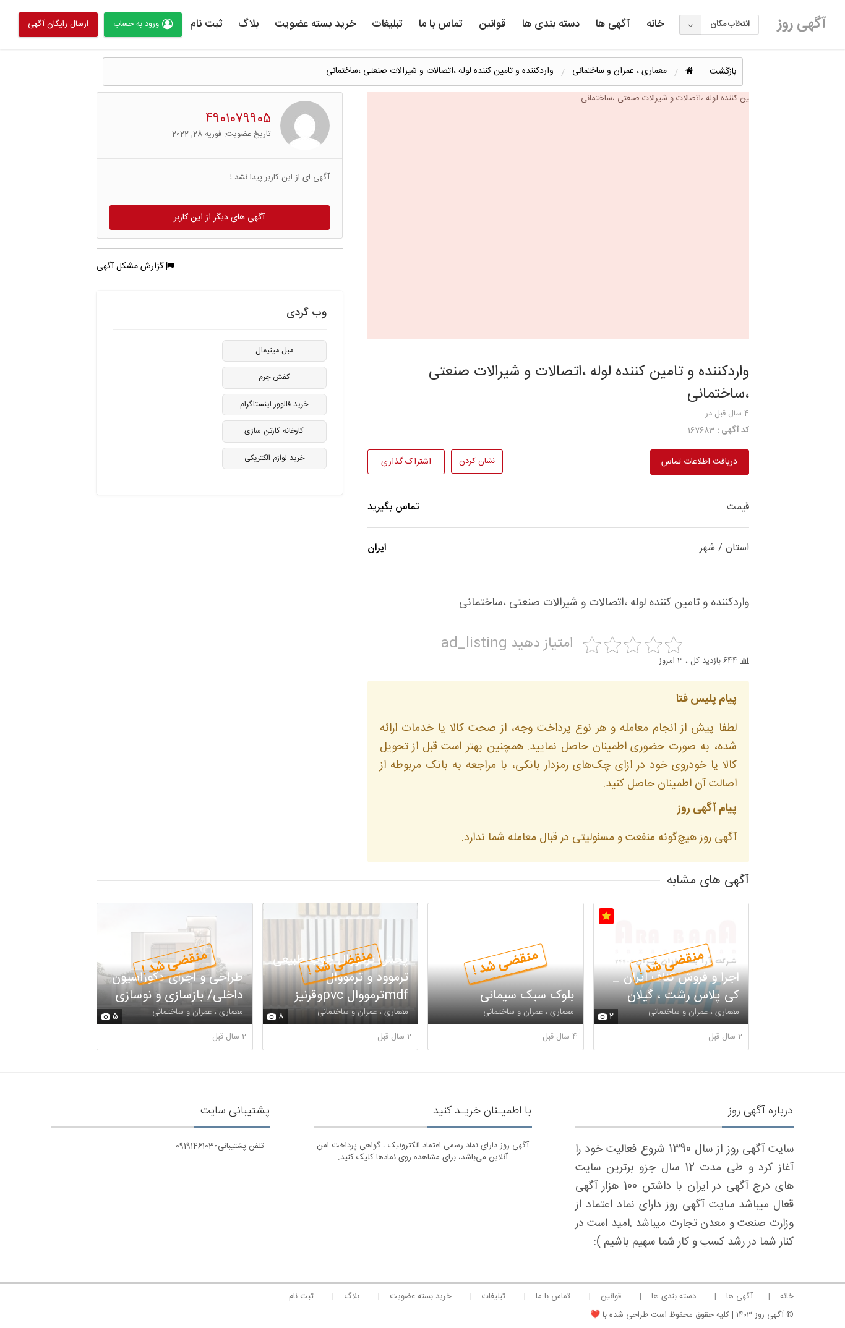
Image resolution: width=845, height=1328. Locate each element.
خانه (655, 24)
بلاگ (248, 24)
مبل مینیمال (274, 350)
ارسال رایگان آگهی (58, 24)
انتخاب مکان (730, 24)
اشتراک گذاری (406, 461)
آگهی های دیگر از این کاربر (219, 217)
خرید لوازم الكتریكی (274, 458)
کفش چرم (274, 377)
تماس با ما (441, 24)
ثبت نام (206, 24)
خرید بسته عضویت (315, 24)
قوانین (492, 24)
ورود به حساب (136, 24)
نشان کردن (477, 461)
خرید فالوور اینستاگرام (274, 404)
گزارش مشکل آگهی (131, 266)
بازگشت (723, 71)
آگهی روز (802, 24)
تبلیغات (387, 24)
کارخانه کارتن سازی (274, 431)
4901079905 (238, 119)
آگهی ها (613, 24)
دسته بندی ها (551, 24)
